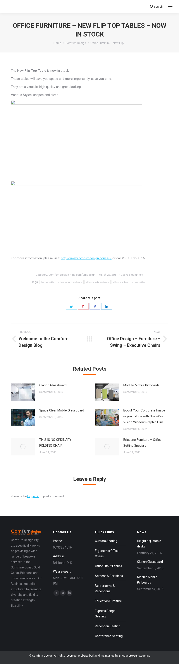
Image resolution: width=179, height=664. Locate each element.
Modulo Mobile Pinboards (141, 385)
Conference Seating (109, 636)
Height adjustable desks (149, 543)
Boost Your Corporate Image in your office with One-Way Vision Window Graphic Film (144, 416)
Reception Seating (107, 626)
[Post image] (23, 392)
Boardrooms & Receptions (105, 588)
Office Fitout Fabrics (108, 566)
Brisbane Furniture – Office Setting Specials (142, 443)
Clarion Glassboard (53, 385)
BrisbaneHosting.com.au (134, 655)
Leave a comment (132, 274)
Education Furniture (108, 601)
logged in (33, 496)
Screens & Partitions (109, 576)
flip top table (47, 282)
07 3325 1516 (62, 547)
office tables (138, 282)
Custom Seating (106, 541)
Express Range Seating (105, 613)
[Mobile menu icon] (170, 6)
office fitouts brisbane (97, 282)
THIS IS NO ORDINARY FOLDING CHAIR (55, 443)
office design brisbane (70, 282)
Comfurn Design (58, 274)
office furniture (121, 282)
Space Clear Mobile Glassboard (61, 410)
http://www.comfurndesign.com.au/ (86, 258)
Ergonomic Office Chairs (107, 553)
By (83, 274)
